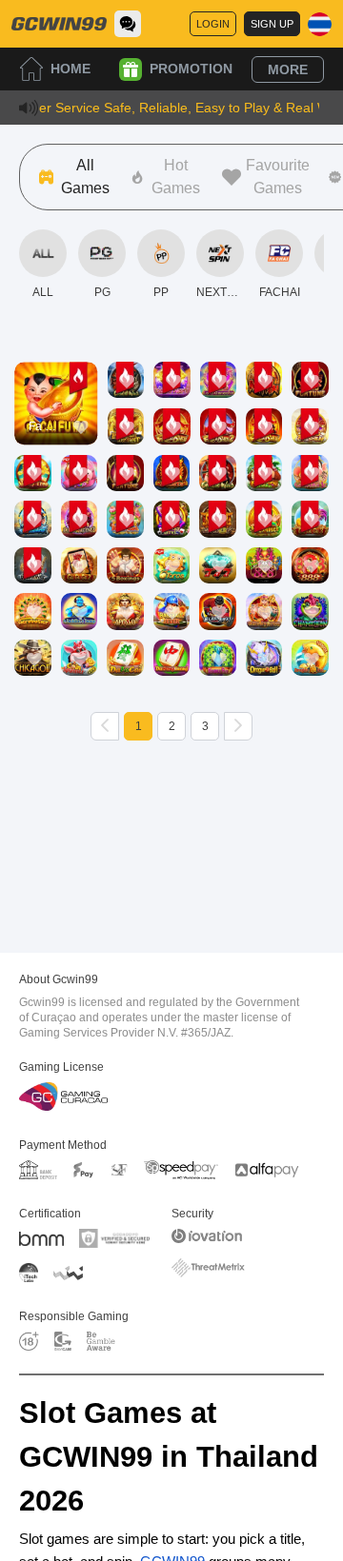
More (288, 69)
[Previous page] (105, 726)
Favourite (56, 365)
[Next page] (238, 726)
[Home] (59, 24)
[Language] (320, 24)
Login (213, 24)
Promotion (191, 68)
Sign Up (272, 24)
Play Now (55, 420)
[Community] (127, 23)
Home (70, 68)
